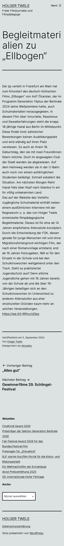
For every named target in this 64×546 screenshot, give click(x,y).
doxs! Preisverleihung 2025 (19, 471)
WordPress (36, 533)
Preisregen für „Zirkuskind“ (19, 451)
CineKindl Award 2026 (16, 426)
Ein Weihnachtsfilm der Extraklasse (24, 466)
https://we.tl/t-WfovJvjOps (20, 314)
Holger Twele (15, 6)
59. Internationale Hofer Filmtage (23, 476)
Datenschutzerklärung (16, 526)
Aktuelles (26, 345)
